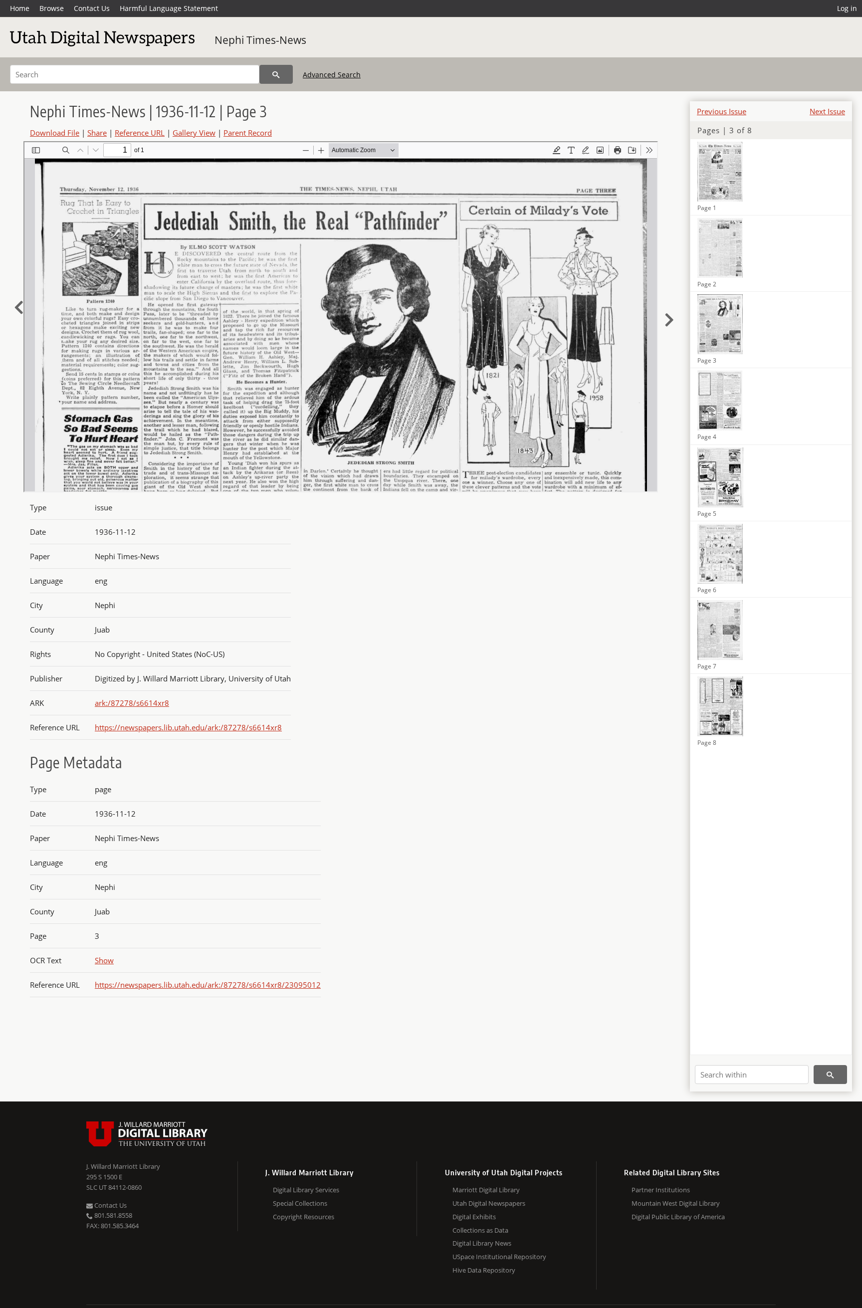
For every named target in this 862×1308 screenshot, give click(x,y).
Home (19, 8)
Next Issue (827, 111)
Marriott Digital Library (486, 1189)
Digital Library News (481, 1243)
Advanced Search (332, 74)
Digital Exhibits (474, 1216)
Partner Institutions (661, 1189)
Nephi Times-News (260, 40)
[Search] (276, 74)
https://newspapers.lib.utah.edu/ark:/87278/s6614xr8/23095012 (208, 985)
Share (97, 133)
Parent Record (247, 133)
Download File (54, 133)
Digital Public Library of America (678, 1216)
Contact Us (92, 8)
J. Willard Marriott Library (123, 1166)
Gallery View (194, 133)
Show (104, 960)
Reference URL (140, 133)
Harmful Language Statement (169, 8)
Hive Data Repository (483, 1270)
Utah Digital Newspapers (488, 1203)
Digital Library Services (306, 1189)
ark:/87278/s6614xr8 (132, 703)
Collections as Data (480, 1230)
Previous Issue (721, 111)
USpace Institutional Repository (499, 1256)
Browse (51, 8)
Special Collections (300, 1203)
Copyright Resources (303, 1216)
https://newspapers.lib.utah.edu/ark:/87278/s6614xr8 (188, 727)
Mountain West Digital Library (676, 1203)
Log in (847, 8)
